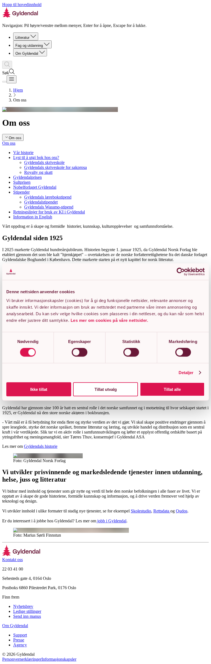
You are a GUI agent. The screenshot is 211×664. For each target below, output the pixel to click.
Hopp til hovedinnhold (21, 4)
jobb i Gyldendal (111, 520)
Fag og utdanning (29, 45)
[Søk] (7, 65)
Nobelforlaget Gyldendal (34, 187)
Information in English (32, 217)
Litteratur (22, 37)
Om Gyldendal (26, 53)
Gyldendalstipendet (41, 202)
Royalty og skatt (38, 172)
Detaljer (186, 372)
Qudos (181, 511)
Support (20, 635)
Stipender (21, 192)
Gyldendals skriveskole (44, 162)
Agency (20, 645)
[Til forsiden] (21, 554)
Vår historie (23, 152)
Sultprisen (21, 182)
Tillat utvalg (106, 389)
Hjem (18, 90)
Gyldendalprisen (27, 177)
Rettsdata (161, 511)
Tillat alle (172, 389)
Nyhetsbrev (23, 606)
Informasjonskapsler (58, 659)
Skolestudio (141, 511)
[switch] (79, 352)
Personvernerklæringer (21, 659)
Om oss (8, 143)
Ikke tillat (38, 389)
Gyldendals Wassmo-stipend (48, 207)
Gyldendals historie (40, 446)
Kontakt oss (12, 559)
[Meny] (11, 79)
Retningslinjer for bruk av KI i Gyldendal (49, 212)
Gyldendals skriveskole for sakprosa (55, 167)
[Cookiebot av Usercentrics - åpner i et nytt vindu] (181, 272)
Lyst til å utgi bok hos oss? (36, 157)
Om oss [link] (19, 100)
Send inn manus (27, 616)
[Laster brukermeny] (4, 82)
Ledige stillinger (27, 611)
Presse (18, 640)
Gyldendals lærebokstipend (47, 197)
